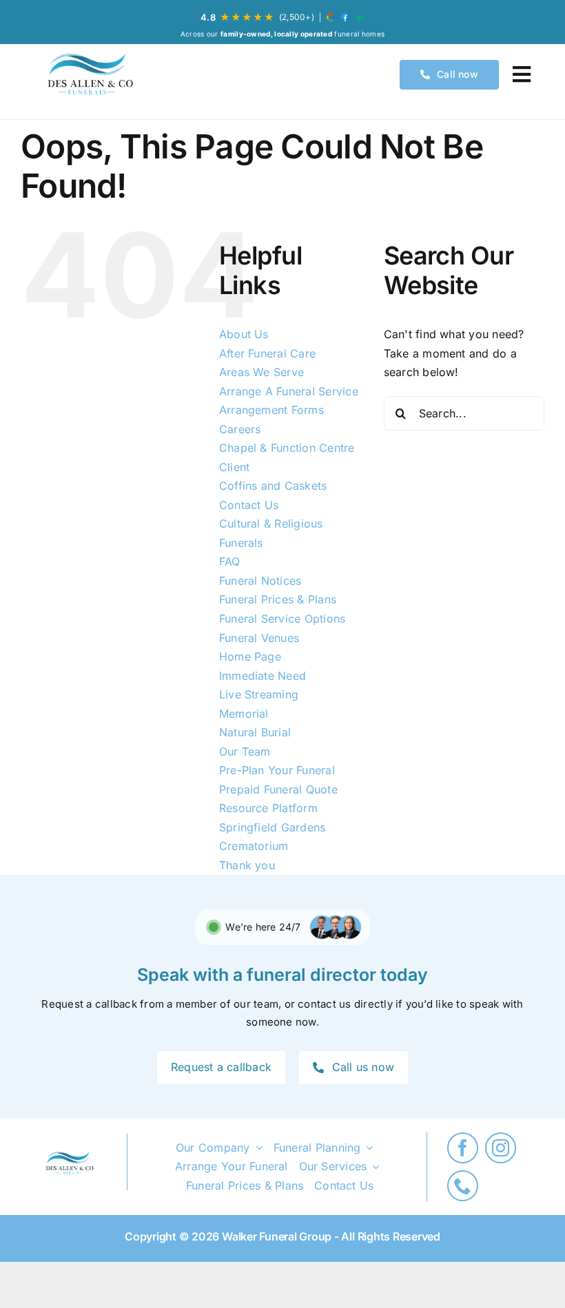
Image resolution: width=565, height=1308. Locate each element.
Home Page (250, 656)
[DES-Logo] (88, 74)
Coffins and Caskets (273, 485)
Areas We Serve (261, 372)
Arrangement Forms (271, 410)
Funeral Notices (260, 581)
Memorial (244, 713)
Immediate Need (262, 676)
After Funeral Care (267, 353)
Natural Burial (255, 732)
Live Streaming (258, 694)
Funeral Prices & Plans (277, 599)
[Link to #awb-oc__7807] (522, 74)
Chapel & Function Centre (287, 448)
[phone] (462, 1185)
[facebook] (462, 1147)
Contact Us (248, 505)
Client (234, 467)
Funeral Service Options (282, 618)
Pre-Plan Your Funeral (277, 770)
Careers (240, 429)
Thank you (247, 865)
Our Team (245, 751)
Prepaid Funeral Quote (278, 789)
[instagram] (500, 1147)
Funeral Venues (259, 638)
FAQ (229, 561)
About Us (244, 334)
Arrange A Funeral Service (288, 391)
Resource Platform (268, 808)
